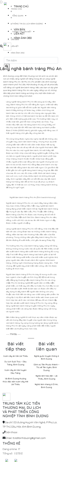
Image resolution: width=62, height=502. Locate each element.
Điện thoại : (11, 432)
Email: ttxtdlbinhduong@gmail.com (25, 437)
